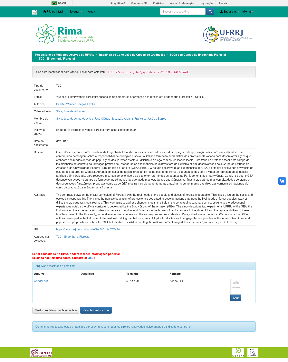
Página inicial (54, 11)
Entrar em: (230, 11)
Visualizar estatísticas (96, 310)
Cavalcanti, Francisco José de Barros (143, 118)
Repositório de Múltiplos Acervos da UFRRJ (64, 54)
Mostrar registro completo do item (56, 310)
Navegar (74, 11)
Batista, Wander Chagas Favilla (75, 104)
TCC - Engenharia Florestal (57, 58)
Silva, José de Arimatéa (70, 111)
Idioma (246, 11)
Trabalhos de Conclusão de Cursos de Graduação (132, 54)
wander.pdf (41, 281)
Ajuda (91, 11)
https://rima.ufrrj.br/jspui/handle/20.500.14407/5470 (88, 229)
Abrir (236, 298)
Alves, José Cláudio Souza (102, 118)
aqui (91, 258)
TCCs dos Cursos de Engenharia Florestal (198, 54)
